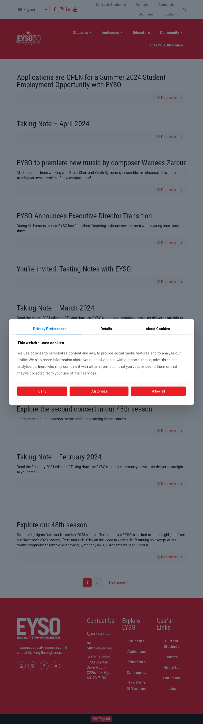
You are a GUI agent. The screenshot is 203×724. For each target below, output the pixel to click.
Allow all (158, 391)
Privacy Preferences (50, 329)
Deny (42, 391)
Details (106, 329)
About (158, 329)
